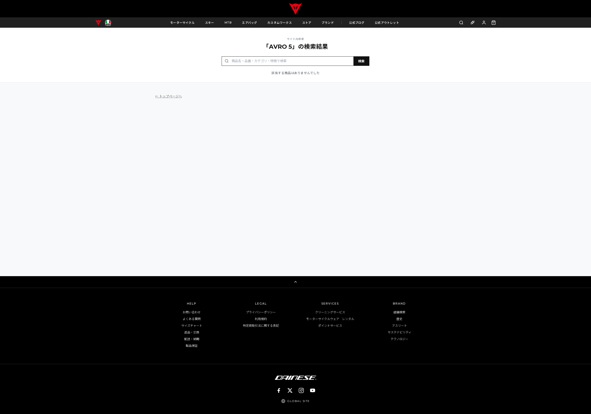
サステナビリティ (399, 332)
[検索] (461, 22)
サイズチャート (191, 325)
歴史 (399, 319)
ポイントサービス (330, 325)
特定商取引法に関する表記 (261, 325)
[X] (290, 390)
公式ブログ (356, 22)
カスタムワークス (279, 22)
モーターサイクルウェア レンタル (330, 319)
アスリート (399, 325)
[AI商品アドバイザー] (472, 22)
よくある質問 (192, 319)
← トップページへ (168, 96)
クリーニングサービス (330, 312)
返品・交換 (191, 332)
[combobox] (291, 61)
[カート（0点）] (493, 22)
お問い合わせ (192, 312)
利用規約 (261, 319)
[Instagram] (301, 390)
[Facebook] (278, 390)
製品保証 (192, 346)
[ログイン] (484, 22)
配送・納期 (191, 339)
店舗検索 (399, 312)
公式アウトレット (387, 22)
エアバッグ (249, 22)
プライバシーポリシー (261, 312)
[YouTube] (312, 390)
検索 (361, 61)
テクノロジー (399, 339)
